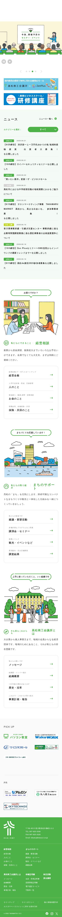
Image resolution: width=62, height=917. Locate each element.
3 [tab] (32, 71)
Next (41, 71)
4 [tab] (35, 71)
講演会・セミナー (21, 530)
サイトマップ (9, 902)
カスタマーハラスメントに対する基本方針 (20, 906)
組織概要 (17, 675)
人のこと (21, 386)
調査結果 (18, 553)
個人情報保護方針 (51, 902)
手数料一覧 (30, 890)
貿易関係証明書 (32, 882)
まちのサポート (32, 849)
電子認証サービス (32, 886)
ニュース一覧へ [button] (46, 118)
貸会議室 (47, 878)
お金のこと (21, 397)
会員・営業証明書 (32, 878)
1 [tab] (26, 71)
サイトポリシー (28, 902)
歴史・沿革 (19, 686)
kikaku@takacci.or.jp (39, 837)
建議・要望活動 (18, 518)
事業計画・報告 (21, 698)
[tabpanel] (31, 38)
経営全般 (22, 374)
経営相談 (7, 849)
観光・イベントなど (21, 541)
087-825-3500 (35, 831)
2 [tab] (29, 71)
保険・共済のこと (19, 409)
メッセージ (16, 663)
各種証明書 (30, 874)
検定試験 (47, 874)
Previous (21, 71)
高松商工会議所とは (12, 874)
